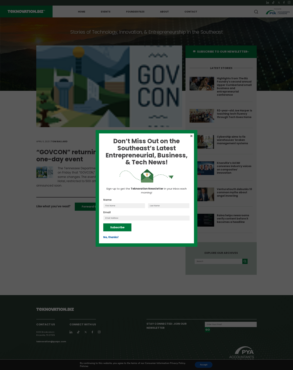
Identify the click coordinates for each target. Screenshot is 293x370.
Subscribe (117, 227)
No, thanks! (111, 237)
